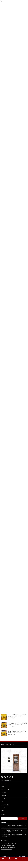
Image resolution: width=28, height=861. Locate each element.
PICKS (3, 807)
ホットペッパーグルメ (7, 789)
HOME (3, 859)
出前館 (3, 798)
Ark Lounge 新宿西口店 (6, 849)
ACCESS (9, 859)
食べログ (4, 783)
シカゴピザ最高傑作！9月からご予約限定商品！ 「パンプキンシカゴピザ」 (14, 826)
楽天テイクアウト (6, 804)
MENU (3, 801)
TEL (16, 859)
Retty (3, 786)
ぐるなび (4, 792)
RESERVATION (23, 859)
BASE (3, 810)
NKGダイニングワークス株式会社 (8, 843)
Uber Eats (4, 795)
